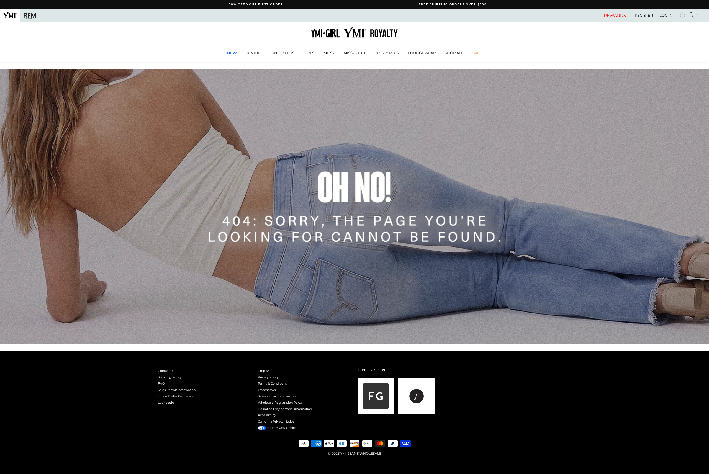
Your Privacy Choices (282, 428)
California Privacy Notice (276, 421)
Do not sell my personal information (285, 409)
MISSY (329, 53)
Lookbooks (166, 403)
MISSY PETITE (356, 53)
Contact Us (166, 371)
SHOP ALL (454, 53)
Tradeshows (267, 390)
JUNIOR (253, 53)
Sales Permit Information (177, 390)
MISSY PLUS (388, 53)
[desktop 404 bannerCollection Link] (354, 206)
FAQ (161, 383)
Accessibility (267, 415)
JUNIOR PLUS (281, 53)
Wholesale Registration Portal (280, 403)
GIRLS (309, 53)
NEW (232, 53)
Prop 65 (263, 371)
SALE (477, 53)
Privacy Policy (268, 377)
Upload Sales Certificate (176, 396)
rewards (615, 15)
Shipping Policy (169, 377)
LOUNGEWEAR (422, 53)
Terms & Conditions (272, 383)
